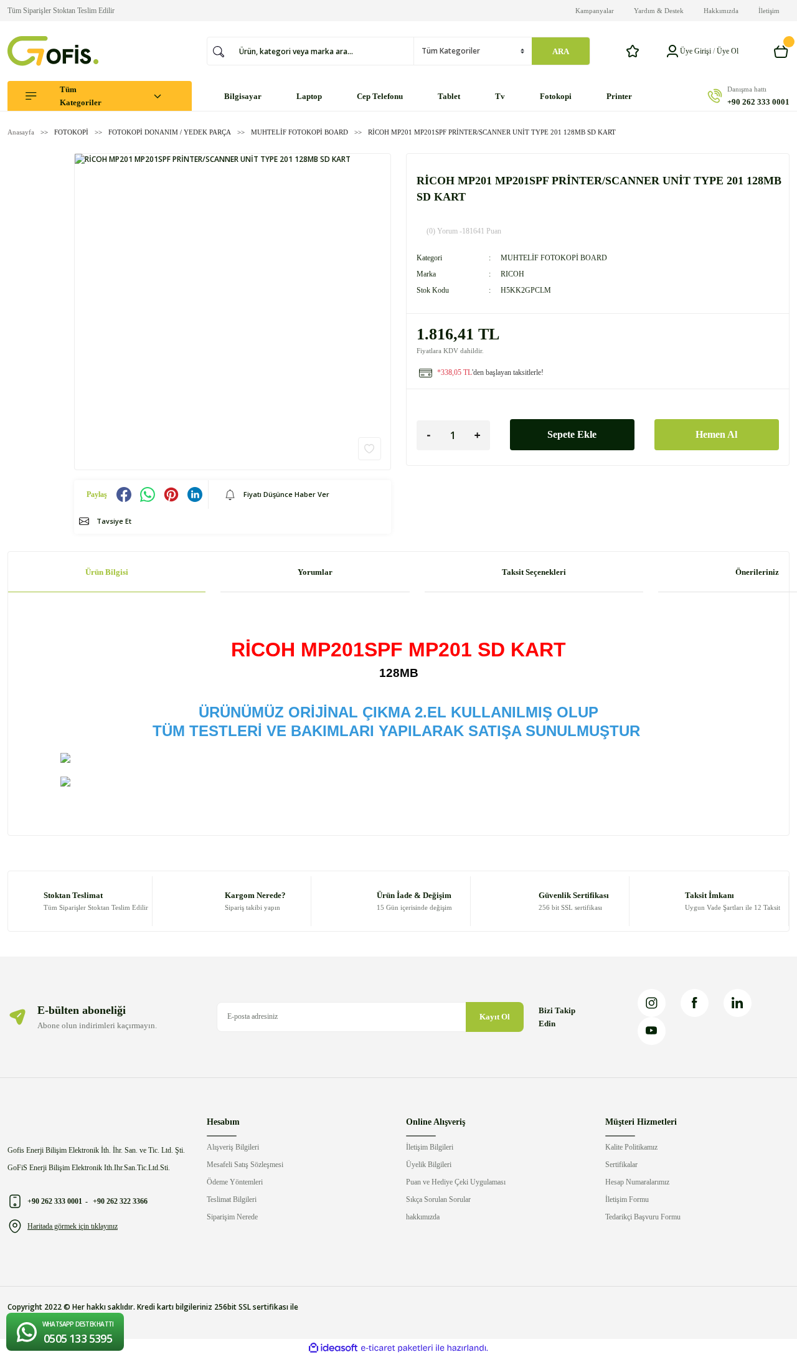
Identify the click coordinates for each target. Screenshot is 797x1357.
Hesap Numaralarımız (637, 1182)
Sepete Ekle (572, 434)
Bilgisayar (243, 96)
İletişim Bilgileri (429, 1147)
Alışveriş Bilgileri (233, 1147)
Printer (619, 96)
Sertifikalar (621, 1164)
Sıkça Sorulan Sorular (438, 1199)
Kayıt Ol (494, 1016)
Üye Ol (727, 51)
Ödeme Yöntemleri (235, 1182)
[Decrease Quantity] (429, 435)
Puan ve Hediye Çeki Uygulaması (456, 1182)
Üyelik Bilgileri (428, 1164)
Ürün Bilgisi (106, 572)
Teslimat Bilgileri (232, 1199)
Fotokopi (556, 96)
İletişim (769, 10)
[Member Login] (672, 51)
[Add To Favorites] (369, 448)
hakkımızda (423, 1217)
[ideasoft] (333, 1348)
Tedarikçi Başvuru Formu (643, 1217)
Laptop (309, 96)
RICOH (512, 274)
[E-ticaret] (397, 1348)
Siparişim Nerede (232, 1217)
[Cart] (781, 51)
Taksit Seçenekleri (534, 572)
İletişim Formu (627, 1199)
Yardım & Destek (659, 10)
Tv (500, 96)
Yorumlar (315, 572)
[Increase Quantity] (477, 435)
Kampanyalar (594, 10)
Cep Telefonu (380, 96)
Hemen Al (716, 434)
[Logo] (52, 51)
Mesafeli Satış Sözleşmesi (245, 1164)
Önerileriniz (757, 572)
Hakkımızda (721, 10)
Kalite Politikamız (631, 1147)
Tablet (449, 96)
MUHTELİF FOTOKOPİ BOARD (554, 257)
